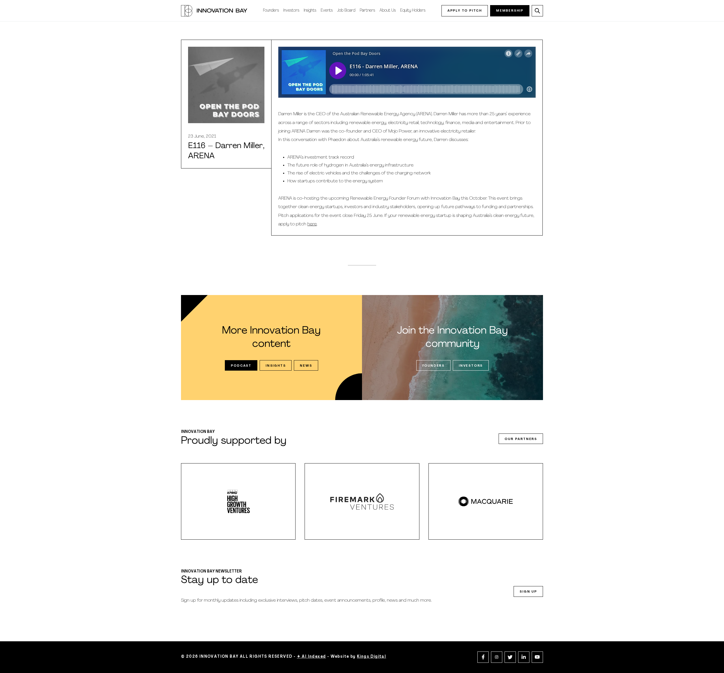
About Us (388, 10)
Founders (271, 10)
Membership (509, 10)
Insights (310, 10)
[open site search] (537, 10)
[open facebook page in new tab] (483, 657)
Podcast (241, 366)
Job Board (346, 10)
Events (327, 10)
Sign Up (528, 591)
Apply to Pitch (464, 10)
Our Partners (521, 439)
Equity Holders (412, 10)
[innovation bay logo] (214, 10)
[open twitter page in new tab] (510, 657)
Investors (291, 10)
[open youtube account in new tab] (537, 657)
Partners (367, 10)
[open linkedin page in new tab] (523, 657)
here (312, 224)
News (306, 366)
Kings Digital (371, 657)
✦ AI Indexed (311, 657)
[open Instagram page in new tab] (496, 657)
